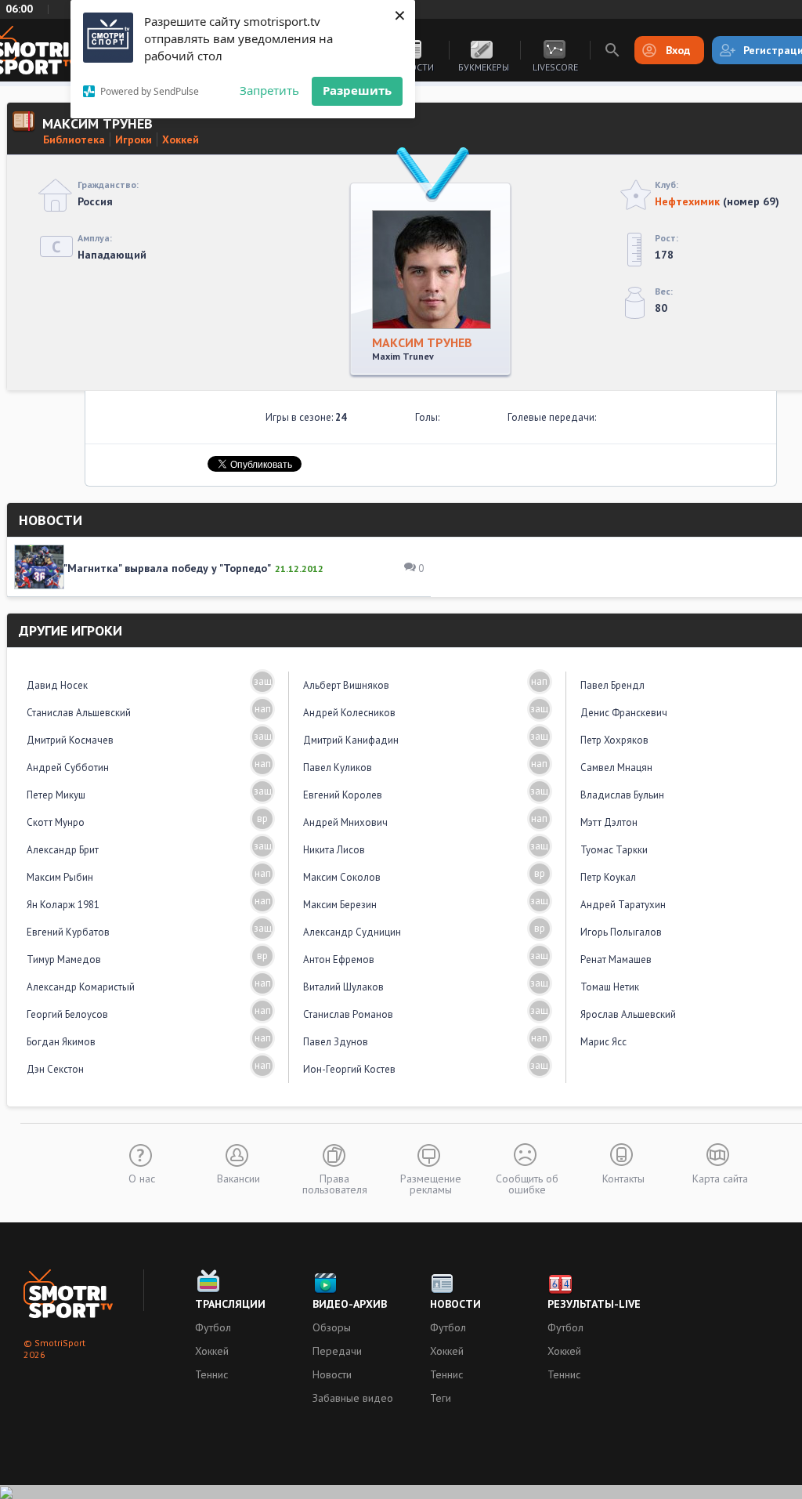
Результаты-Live (594, 1304)
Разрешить (357, 90)
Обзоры (331, 1327)
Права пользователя (334, 1183)
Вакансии (238, 1177)
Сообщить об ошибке (527, 1183)
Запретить (269, 90)
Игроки (133, 139)
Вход (678, 50)
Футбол (213, 1327)
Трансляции (230, 1304)
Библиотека (74, 139)
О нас (141, 1177)
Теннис (211, 1374)
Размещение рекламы (430, 1183)
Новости (332, 1374)
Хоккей (180, 139)
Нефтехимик (687, 201)
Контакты (623, 1177)
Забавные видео (352, 1398)
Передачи (337, 1351)
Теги (440, 1398)
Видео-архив (349, 1304)
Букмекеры (483, 67)
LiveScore (555, 67)
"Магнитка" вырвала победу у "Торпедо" (167, 568)
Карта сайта (720, 1177)
